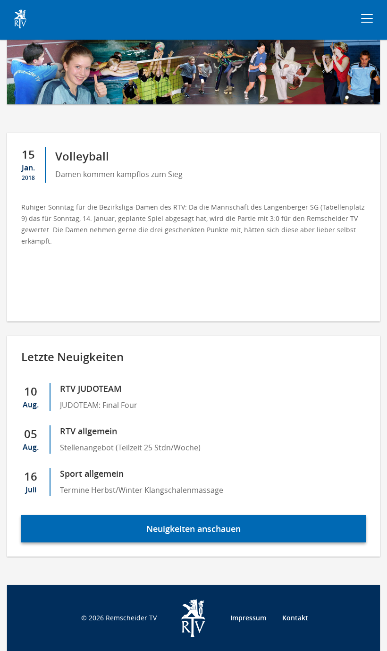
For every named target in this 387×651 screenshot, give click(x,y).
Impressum (248, 617)
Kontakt (295, 617)
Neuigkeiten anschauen (193, 528)
